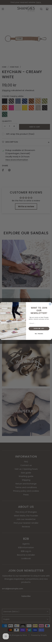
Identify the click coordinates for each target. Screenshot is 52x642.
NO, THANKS (39, 333)
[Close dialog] (50, 304)
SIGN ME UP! (39, 328)
